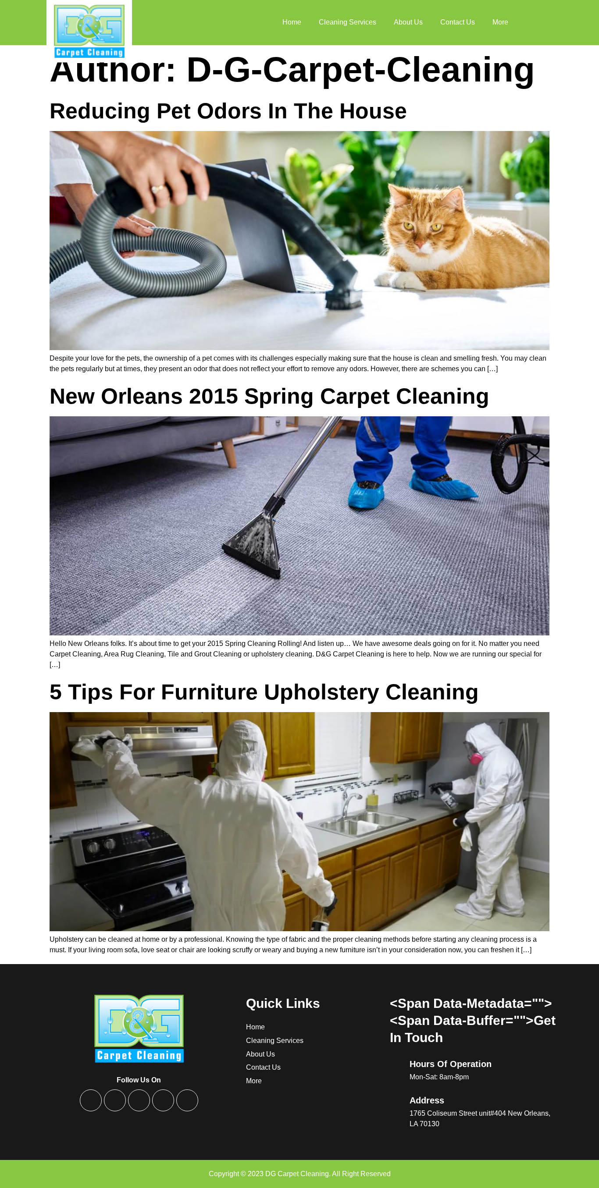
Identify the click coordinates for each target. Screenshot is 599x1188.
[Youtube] (187, 1100)
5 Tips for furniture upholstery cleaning (264, 692)
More (500, 22)
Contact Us (457, 22)
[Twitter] (115, 1100)
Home (291, 22)
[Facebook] (91, 1100)
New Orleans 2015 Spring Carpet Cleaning (269, 396)
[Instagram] (139, 1100)
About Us (408, 22)
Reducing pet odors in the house (228, 111)
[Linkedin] (163, 1100)
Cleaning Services (347, 22)
